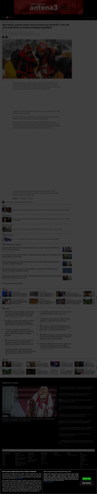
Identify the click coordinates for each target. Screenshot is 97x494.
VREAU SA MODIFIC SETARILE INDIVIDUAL (87, 483)
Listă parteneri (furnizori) (49, 481)
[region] (48, 481)
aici (3, 487)
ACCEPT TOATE (86, 478)
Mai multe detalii (19, 478)
